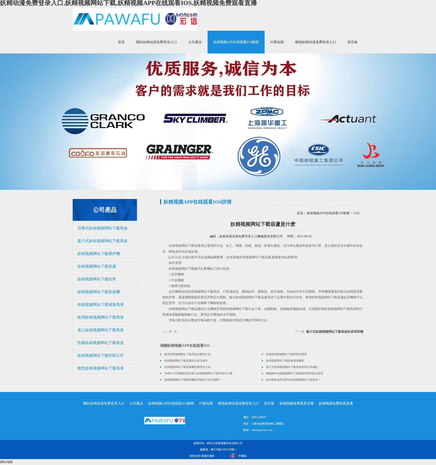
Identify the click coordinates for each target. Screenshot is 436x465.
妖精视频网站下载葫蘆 (96, 266)
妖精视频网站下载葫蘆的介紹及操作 (186, 360)
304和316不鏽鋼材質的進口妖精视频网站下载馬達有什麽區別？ (199, 373)
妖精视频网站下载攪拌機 (98, 253)
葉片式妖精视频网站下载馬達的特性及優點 (292, 367)
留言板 (352, 42)
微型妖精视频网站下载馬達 (100, 368)
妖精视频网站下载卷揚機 (98, 292)
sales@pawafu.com (261, 430)
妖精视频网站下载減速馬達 (100, 304)
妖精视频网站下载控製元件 (100, 355)
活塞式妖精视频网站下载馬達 (102, 228)
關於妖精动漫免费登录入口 (156, 42)
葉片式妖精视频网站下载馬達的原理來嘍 (334, 331)
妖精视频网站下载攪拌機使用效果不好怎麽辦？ (192, 379)
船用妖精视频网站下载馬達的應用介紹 (187, 354)
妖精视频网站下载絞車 (96, 279)
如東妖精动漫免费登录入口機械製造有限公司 (251, 236)
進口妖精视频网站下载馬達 (100, 330)
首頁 (121, 42)
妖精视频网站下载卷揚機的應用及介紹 (187, 367)
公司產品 (195, 42)
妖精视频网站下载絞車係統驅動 (285, 360)
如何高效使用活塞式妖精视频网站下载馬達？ (293, 379)
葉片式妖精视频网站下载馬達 (102, 241)
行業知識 (277, 42)
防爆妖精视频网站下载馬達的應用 (286, 354)
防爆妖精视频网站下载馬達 (100, 343)
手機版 (242, 455)
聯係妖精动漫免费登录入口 (315, 42)
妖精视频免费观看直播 (297, 403)
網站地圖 (6, 462)
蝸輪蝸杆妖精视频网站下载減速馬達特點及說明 (294, 373)
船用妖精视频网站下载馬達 (100, 317)
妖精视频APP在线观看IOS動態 (236, 42)
